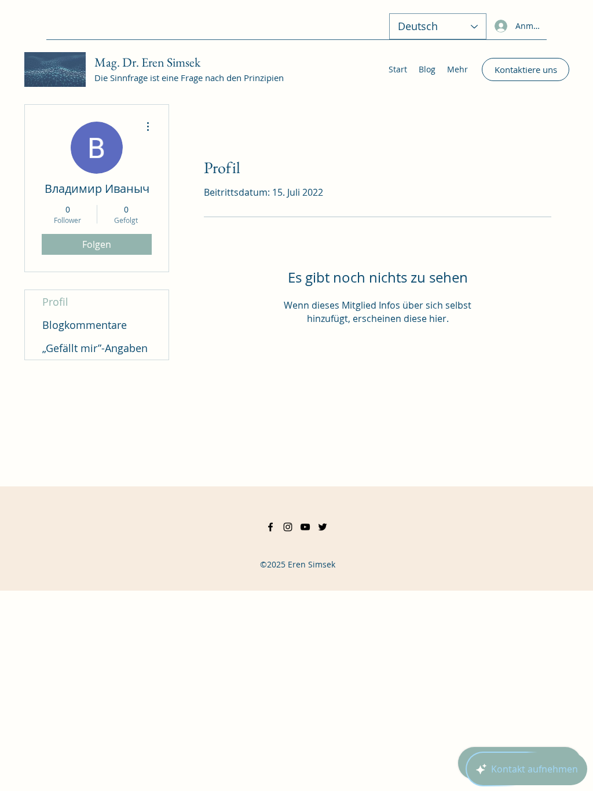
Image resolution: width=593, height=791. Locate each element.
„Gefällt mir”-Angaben (95, 348)
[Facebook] (270, 527)
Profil (55, 302)
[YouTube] (305, 527)
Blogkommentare (84, 325)
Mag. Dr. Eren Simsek (147, 62)
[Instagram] (288, 527)
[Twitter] (322, 527)
